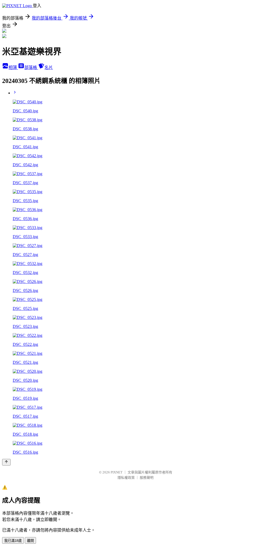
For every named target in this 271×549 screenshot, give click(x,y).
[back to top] (6, 462)
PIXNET (117, 472)
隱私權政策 (126, 478)
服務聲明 (146, 478)
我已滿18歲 (13, 541)
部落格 (31, 67)
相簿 (13, 67)
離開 (30, 541)
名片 (48, 67)
